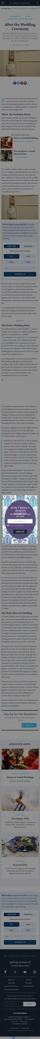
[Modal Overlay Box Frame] (20, 519)
